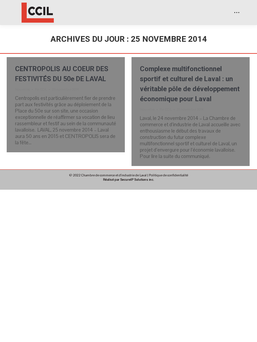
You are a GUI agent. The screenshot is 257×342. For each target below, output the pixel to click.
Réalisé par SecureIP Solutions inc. (128, 179)
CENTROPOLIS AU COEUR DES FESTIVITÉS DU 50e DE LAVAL (61, 74)
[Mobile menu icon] (236, 12)
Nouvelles (22, 89)
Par (41, 89)
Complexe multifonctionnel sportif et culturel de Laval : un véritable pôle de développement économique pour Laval (190, 84)
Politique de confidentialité (168, 175)
